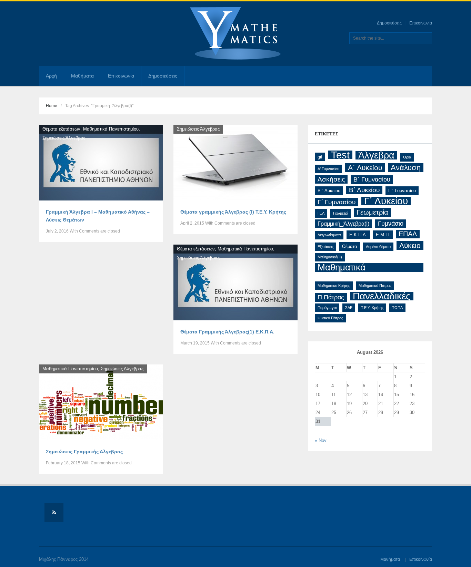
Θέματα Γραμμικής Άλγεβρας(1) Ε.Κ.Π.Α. (227, 331)
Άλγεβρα (376, 155)
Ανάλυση (406, 167)
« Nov (321, 440)
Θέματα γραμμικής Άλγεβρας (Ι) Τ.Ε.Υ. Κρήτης (233, 212)
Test (340, 155)
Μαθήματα (82, 76)
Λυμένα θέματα (378, 247)
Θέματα (349, 246)
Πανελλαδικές (382, 296)
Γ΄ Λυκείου (386, 201)
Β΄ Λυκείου (364, 190)
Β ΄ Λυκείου (329, 190)
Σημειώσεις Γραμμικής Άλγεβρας (84, 451)
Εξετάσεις (325, 247)
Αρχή (51, 76)
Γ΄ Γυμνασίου (336, 202)
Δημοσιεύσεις (389, 23)
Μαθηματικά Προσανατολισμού (354, 267)
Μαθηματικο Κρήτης (334, 286)
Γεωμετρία (372, 212)
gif (320, 156)
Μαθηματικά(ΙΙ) (330, 257)
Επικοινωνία (420, 23)
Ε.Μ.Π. (383, 234)
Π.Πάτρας (331, 297)
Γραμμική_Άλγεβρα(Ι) (343, 224)
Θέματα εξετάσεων (61, 129)
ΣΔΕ (348, 308)
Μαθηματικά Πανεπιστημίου (111, 129)
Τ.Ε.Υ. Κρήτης (372, 308)
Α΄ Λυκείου (365, 168)
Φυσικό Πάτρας (330, 318)
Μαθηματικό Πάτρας (375, 286)
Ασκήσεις (331, 179)
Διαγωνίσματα (329, 235)
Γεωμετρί (340, 213)
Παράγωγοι (327, 308)
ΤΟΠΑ (397, 308)
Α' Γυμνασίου (328, 169)
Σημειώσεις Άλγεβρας (63, 138)
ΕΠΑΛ (408, 234)
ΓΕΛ (321, 213)
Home (51, 105)
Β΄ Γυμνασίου (371, 179)
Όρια (407, 157)
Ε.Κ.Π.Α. (358, 234)
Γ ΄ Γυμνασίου (402, 190)
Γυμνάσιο (390, 223)
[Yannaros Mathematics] (235, 33)
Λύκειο (410, 245)
